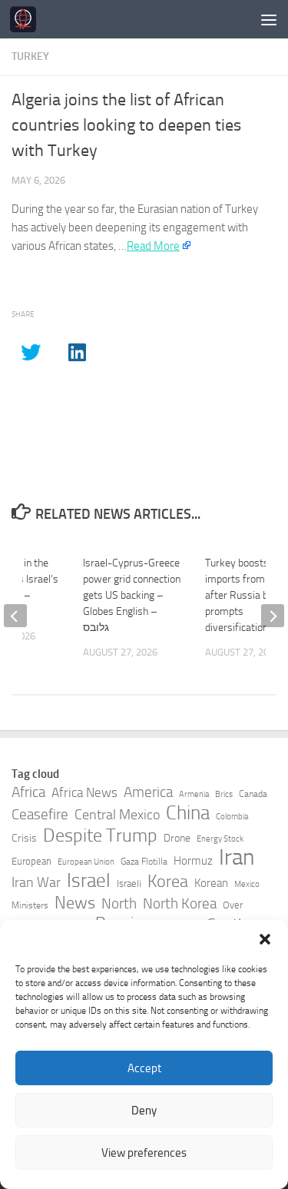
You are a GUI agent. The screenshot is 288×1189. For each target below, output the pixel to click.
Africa (28, 792)
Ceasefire (40, 814)
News (75, 903)
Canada (253, 794)
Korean (211, 883)
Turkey (30, 56)
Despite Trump (100, 835)
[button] (265, 939)
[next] (272, 615)
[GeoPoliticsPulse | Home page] (27, 19)
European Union (86, 862)
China (188, 813)
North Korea (180, 903)
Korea (167, 881)
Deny (144, 1111)
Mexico (247, 884)
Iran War (36, 882)
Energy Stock (220, 839)
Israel (89, 881)
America (148, 792)
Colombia (232, 817)
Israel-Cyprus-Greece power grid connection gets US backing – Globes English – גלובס (131, 595)
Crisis (24, 838)
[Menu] (269, 19)
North (119, 903)
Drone (177, 838)
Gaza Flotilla (144, 861)
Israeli (129, 883)
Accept (144, 1068)
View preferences (144, 1153)
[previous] (15, 615)
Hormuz (193, 861)
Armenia (194, 794)
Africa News (84, 792)
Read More (153, 246)
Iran (236, 858)
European (31, 861)
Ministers (30, 905)
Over (233, 905)
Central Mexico (117, 814)
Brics (224, 794)
